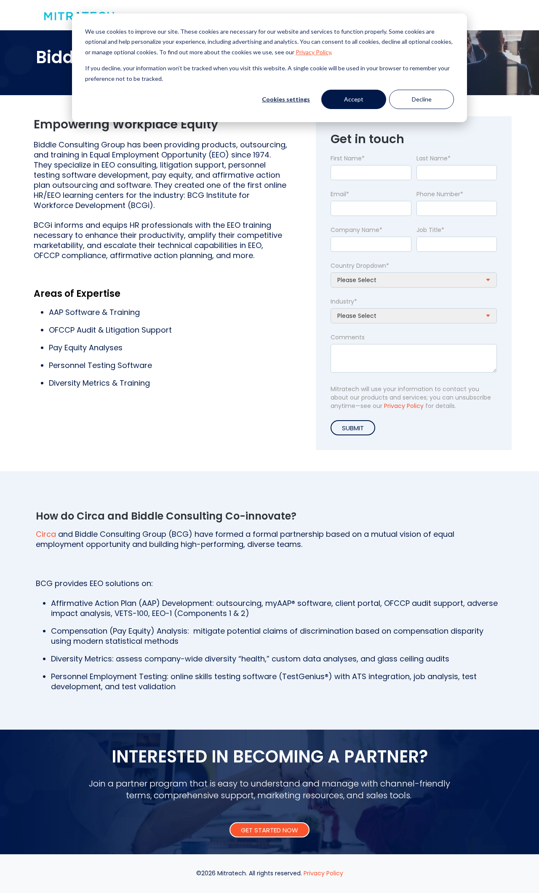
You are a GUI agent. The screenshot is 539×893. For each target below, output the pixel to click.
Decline (422, 99)
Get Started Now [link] (269, 830)
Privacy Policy (404, 406)
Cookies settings (286, 99)
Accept (353, 99)
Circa (47, 534)
